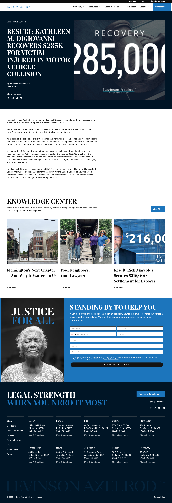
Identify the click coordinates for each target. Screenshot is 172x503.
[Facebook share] (8, 98)
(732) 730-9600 (63, 458)
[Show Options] (162, 346)
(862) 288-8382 (147, 458)
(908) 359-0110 (119, 458)
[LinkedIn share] (21, 98)
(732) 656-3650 (91, 458)
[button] (79, 7)
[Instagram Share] (12, 98)
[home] (19, 7)
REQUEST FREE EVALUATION (116, 364)
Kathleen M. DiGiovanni (17, 169)
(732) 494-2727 (35, 431)
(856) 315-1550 (118, 431)
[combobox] (73, 334)
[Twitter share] (16, 98)
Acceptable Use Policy (111, 359)
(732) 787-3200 (63, 431)
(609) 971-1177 (34, 458)
